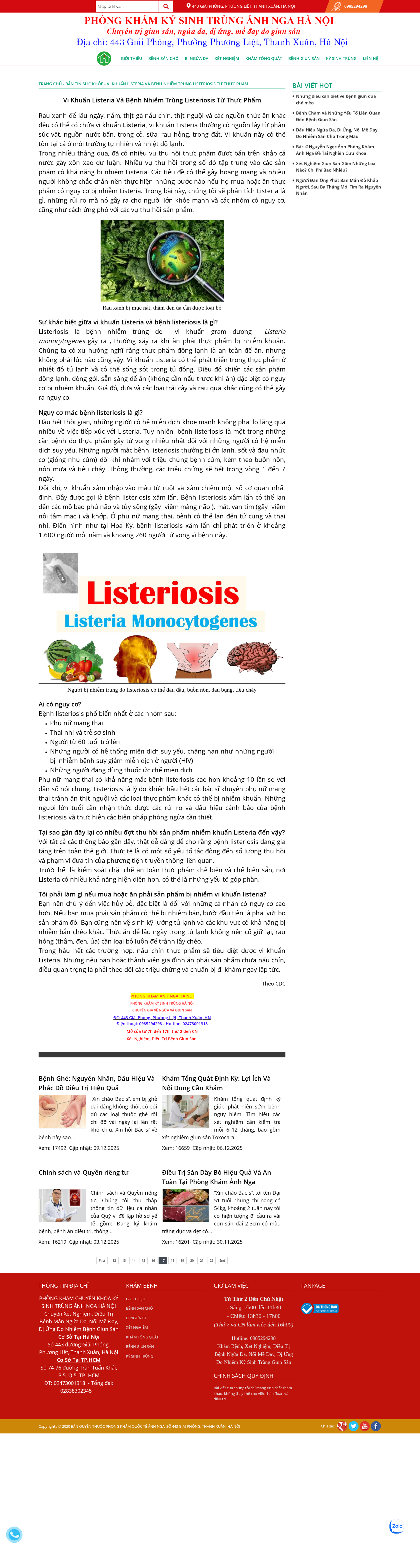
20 (192, 1260)
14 (133, 1260)
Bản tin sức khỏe (84, 83)
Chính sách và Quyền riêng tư (84, 1172)
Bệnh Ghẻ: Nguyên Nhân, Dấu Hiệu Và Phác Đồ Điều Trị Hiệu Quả (97, 1083)
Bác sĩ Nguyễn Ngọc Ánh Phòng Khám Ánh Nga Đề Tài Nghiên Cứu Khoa (335, 145)
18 (172, 1260)
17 (163, 1260)
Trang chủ (50, 83)
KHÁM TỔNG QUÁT (263, 58)
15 (143, 1260)
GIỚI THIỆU (131, 58)
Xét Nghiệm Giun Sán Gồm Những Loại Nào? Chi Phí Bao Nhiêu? (336, 161)
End (222, 1260)
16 (153, 1260)
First (102, 1260)
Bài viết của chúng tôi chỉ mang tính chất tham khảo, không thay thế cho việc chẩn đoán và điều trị (253, 1393)
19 (182, 1260)
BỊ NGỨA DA (196, 58)
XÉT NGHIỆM (227, 58)
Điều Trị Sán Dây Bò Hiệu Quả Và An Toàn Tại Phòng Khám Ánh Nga (216, 1177)
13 (124, 1260)
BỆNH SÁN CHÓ (163, 58)
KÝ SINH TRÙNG (341, 58)
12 (114, 1260)
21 (201, 1260)
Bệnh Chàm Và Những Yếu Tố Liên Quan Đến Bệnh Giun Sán (338, 111)
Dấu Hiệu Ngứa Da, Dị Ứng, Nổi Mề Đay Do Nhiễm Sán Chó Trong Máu (336, 128)
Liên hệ (370, 58)
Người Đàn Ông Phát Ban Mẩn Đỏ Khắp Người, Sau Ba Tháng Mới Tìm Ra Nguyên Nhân (338, 181)
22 (211, 1260)
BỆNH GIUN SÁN (304, 58)
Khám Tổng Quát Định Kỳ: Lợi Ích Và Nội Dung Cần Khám (216, 1083)
